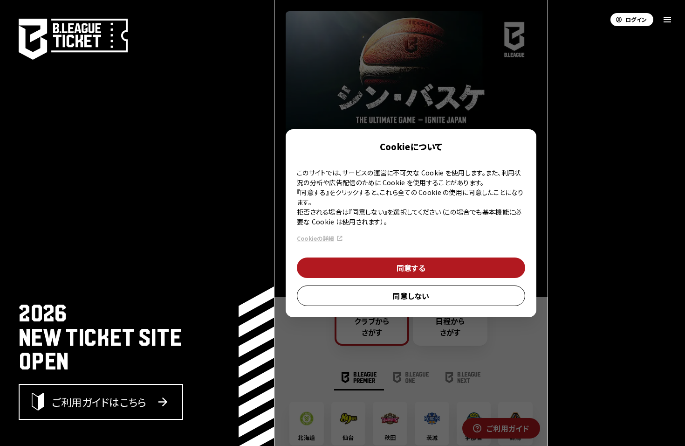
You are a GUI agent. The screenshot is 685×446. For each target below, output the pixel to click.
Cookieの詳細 (315, 238)
